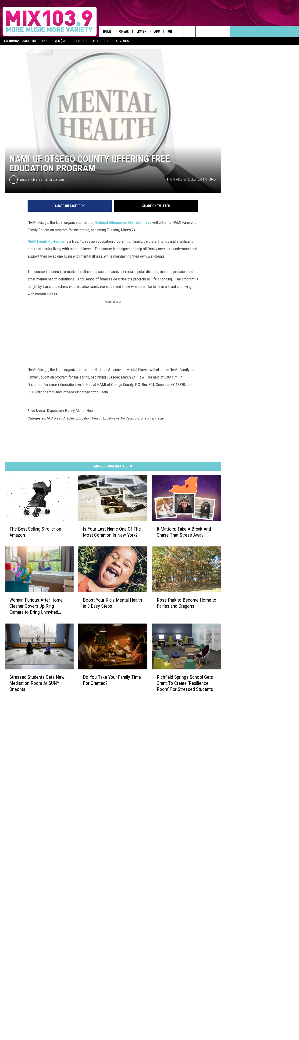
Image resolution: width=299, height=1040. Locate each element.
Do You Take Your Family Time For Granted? (112, 680)
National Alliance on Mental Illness (122, 222)
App (157, 31)
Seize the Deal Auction (91, 41)
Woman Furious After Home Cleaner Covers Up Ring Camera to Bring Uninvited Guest (36, 606)
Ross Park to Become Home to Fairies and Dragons (186, 603)
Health (97, 418)
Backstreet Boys (35, 41)
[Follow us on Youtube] (213, 31)
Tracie (23, 179)
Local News (111, 418)
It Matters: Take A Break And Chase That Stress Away (184, 532)
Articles (69, 418)
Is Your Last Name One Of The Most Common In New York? (112, 532)
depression (55, 411)
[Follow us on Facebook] (201, 31)
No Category (130, 418)
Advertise (123, 41)
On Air (124, 31)
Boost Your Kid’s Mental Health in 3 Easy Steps (112, 603)
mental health (86, 411)
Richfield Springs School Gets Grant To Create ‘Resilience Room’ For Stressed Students (185, 683)
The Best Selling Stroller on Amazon (35, 532)
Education (83, 418)
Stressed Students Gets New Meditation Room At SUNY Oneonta (36, 683)
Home (107, 31)
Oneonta (146, 418)
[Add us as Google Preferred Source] (189, 31)
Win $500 (61, 41)
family (70, 411)
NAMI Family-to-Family (46, 241)
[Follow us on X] (224, 31)
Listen (141, 31)
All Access (54, 418)
